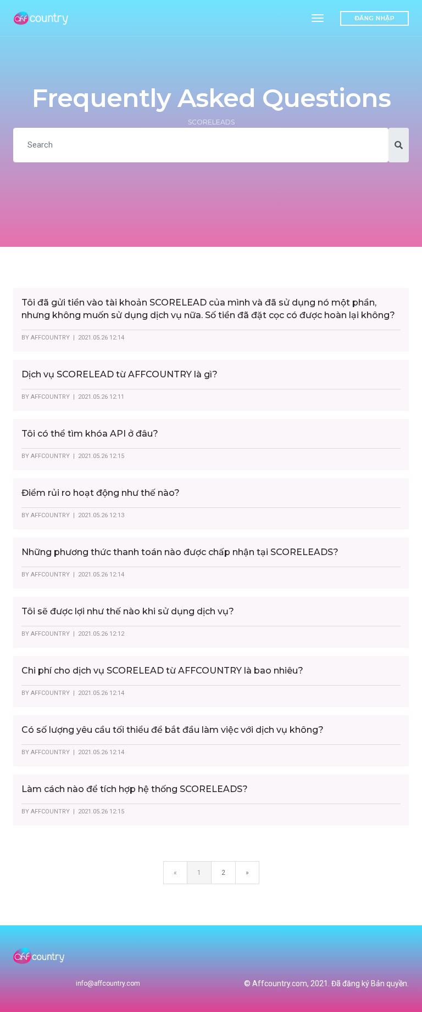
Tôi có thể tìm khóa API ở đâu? (89, 433)
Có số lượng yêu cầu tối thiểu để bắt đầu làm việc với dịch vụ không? (172, 730)
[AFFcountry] (42, 18)
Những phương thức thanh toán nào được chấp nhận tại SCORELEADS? (179, 552)
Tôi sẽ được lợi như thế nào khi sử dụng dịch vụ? (127, 611)
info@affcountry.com (108, 983)
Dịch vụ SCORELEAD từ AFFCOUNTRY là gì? (119, 374)
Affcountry (50, 337)
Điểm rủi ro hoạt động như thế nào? (100, 493)
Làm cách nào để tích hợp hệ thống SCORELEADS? (134, 789)
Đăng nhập (374, 18)
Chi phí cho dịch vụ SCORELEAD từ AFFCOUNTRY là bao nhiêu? (162, 670)
